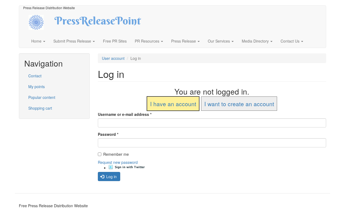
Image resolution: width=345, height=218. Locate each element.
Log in (111, 176)
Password (108, 134)
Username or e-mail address (124, 114)
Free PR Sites (115, 41)
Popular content (41, 97)
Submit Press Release (72, 41)
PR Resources (147, 41)
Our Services (219, 41)
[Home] (40, 21)
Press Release (184, 41)
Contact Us (291, 41)
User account (113, 58)
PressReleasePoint (97, 22)
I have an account (173, 104)
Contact (35, 75)
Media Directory (256, 41)
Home (37, 41)
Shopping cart (40, 108)
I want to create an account (239, 104)
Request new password (118, 162)
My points (36, 86)
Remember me (116, 154)
